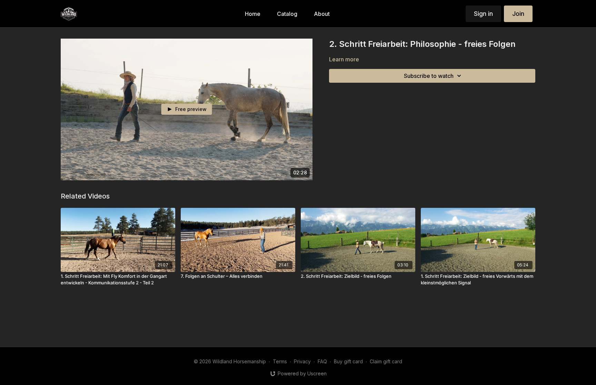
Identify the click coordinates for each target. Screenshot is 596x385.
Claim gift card (386, 361)
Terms (280, 361)
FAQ (322, 361)
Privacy (302, 361)
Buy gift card (348, 361)
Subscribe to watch (429, 75)
